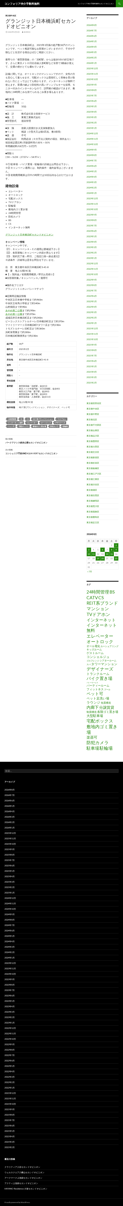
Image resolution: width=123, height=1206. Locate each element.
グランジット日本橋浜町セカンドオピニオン (29, 234)
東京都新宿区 (93, 457)
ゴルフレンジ (93, 660)
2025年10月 (92, 79)
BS (21, 419)
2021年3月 (92, 377)
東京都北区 (92, 419)
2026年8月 (92, 25)
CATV (92, 597)
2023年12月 (92, 198)
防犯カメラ (54, 426)
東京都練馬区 (93, 500)
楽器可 (92, 737)
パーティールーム (98, 685)
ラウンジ (93, 702)
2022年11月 (92, 269)
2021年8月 (92, 350)
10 (89, 554)
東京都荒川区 (93, 506)
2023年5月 (92, 236)
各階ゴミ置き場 (107, 711)
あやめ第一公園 (13, 314)
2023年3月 (92, 247)
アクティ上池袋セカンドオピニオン (21, 1183)
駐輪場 (65, 426)
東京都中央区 (10, 15)
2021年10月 (92, 339)
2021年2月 (92, 382)
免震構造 (106, 702)
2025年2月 (92, 122)
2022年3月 (92, 312)
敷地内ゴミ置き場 (39, 426)
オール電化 (93, 646)
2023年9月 (92, 214)
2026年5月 (92, 41)
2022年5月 (92, 301)
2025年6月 (92, 101)
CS (28, 419)
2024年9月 (92, 149)
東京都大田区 (93, 446)
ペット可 (11, 426)
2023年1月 (92, 258)
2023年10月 (92, 209)
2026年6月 (92, 36)
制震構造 (92, 711)
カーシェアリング (109, 646)
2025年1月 (92, 128)
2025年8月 (92, 90)
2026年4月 (92, 46)
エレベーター (32, 423)
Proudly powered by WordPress (17, 1202)
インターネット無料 (15, 423)
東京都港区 (92, 490)
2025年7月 (92, 95)
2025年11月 (92, 74)
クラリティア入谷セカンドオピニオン (22, 1167)
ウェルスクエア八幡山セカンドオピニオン (24, 1172)
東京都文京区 (93, 452)
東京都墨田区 (93, 441)
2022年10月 (92, 274)
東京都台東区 (93, 430)
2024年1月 (92, 193)
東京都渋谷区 (93, 484)
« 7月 (89, 571)
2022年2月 (92, 317)
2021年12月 (92, 328)
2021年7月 (92, 355)
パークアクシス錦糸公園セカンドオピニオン (26, 441)
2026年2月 (92, 57)
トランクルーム (98, 674)
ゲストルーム (95, 653)
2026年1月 (92, 63)
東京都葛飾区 (93, 511)
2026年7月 (92, 30)
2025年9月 (92, 84)
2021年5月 (92, 366)
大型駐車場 (95, 716)
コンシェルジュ (98, 657)
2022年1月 (92, 323)
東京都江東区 (93, 479)
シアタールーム (108, 660)
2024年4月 (92, 176)
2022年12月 (92, 263)
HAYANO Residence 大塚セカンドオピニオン (25, 1188)
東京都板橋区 (93, 468)
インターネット (101, 619)
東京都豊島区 (93, 517)
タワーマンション (104, 664)
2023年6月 (92, 231)
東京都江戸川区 (94, 473)
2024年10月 (92, 144)
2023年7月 (92, 225)
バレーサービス (92, 683)
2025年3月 (92, 117)
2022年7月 (92, 290)
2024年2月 (92, 187)
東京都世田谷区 (94, 403)
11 (93, 554)
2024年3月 (92, 182)
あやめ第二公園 (13, 310)
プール (107, 689)
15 (111, 554)
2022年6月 (92, 296)
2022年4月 (92, 306)
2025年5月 (92, 106)
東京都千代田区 (94, 425)
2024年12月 (92, 133)
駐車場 (93, 748)
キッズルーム (94, 649)
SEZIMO (27, 32)
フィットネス (95, 689)
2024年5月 (92, 171)
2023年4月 (92, 241)
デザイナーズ (60, 423)
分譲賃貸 (106, 707)
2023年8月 (92, 220)
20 (102, 558)
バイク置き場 (99, 678)
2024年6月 (92, 166)
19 (98, 558)
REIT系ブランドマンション (43, 419)
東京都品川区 (93, 435)
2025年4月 (92, 111)
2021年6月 (92, 361)
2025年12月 (92, 68)
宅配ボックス (24, 426)
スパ (89, 664)
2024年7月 (92, 160)
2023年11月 (92, 204)
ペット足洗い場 (98, 698)
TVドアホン (61, 419)
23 (116, 558)
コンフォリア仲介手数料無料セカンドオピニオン (96, 4)
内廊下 (93, 707)
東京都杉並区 (93, 463)
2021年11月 (92, 334)
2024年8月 (92, 155)
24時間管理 (12, 419)
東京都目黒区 (93, 495)
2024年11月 (92, 139)
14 (107, 554)
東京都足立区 (93, 522)
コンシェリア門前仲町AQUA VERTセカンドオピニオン (31, 452)
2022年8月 (92, 285)
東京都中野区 (93, 414)
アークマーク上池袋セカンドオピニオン (23, 1178)
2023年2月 (92, 252)
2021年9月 (92, 344)
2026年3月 (92, 52)
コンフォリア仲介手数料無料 (22, 3)
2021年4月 (92, 371)
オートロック (46, 423)
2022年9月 (92, 279)
